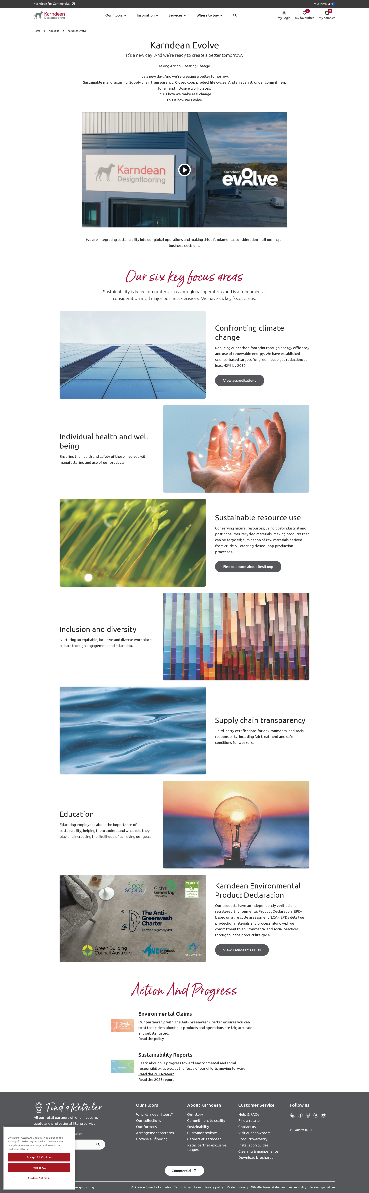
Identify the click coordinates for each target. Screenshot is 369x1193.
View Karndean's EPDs (242, 950)
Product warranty (253, 1139)
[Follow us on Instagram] (308, 1115)
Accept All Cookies (39, 1157)
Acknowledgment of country (151, 1187)
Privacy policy (214, 1187)
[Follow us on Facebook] (300, 1115)
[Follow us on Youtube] (323, 1115)
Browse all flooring (152, 1139)
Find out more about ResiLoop (248, 566)
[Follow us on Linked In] (293, 1115)
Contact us (247, 1127)
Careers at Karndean (204, 1139)
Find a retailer (249, 1120)
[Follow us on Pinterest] (316, 1115)
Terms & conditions (187, 1187)
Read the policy (151, 1038)
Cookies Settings (39, 1178)
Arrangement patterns (155, 1133)
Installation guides (253, 1145)
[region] (39, 1158)
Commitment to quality (206, 1120)
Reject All (39, 1167)
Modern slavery (237, 1187)
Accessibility (297, 1187)
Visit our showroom (254, 1133)
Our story (195, 1114)
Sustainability (198, 1127)
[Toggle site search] (235, 15)
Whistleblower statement (268, 1187)
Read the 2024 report (156, 1074)
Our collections (148, 1120)
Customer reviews (202, 1133)
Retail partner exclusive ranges (206, 1147)
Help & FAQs (248, 1114)
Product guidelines (322, 1187)
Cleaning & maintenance (258, 1151)
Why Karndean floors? (154, 1114)
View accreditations (239, 380)
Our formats (146, 1127)
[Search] (98, 1144)
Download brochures (255, 1157)
